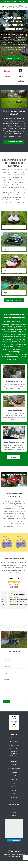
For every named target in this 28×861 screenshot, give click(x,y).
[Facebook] (20, 2)
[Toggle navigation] (25, 6)
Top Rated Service (14, 717)
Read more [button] (6, 607)
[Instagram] (23, 2)
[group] (14, 828)
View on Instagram (15, 840)
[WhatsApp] (25, 2)
